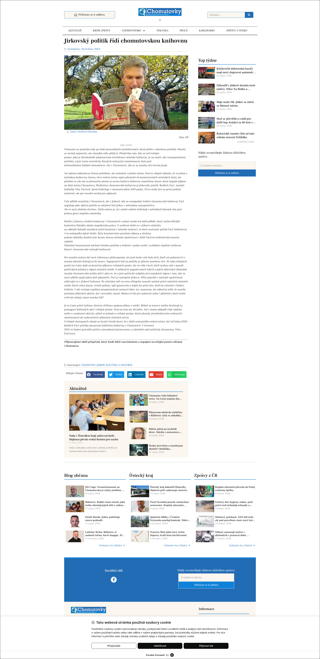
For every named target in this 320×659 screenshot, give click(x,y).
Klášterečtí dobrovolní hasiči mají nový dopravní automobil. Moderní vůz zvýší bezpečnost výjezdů (235, 70)
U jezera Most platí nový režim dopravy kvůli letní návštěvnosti (168, 534)
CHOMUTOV (88, 365)
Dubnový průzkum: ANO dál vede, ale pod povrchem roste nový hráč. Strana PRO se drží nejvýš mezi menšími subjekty (235, 519)
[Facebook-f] (114, 580)
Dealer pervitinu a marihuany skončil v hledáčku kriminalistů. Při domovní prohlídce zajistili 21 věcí (166, 447)
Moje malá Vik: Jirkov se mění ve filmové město (235, 104)
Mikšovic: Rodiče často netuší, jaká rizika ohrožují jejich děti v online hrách (105, 504)
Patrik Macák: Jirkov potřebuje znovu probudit (102, 519)
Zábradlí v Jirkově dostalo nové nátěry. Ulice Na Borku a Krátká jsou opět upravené (235, 87)
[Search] (249, 15)
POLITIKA (162, 30)
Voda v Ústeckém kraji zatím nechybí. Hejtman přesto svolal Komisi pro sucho (93, 437)
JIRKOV (100, 365)
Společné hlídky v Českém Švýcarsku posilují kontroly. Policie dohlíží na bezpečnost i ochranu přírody (169, 519)
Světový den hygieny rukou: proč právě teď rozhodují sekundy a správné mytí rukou (234, 504)
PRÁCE (184, 30)
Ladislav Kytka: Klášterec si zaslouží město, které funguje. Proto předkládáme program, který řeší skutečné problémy (105, 534)
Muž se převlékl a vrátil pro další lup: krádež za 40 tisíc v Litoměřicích (234, 120)
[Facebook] (160, 20)
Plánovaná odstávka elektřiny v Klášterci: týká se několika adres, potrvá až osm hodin (165, 414)
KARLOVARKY (207, 30)
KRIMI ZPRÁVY (101, 30)
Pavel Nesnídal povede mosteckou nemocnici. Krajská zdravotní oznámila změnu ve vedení (169, 504)
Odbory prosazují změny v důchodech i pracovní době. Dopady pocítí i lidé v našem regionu (231, 534)
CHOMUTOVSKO (131, 30)
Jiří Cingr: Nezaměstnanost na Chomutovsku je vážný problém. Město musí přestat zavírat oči (103, 488)
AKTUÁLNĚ (75, 30)
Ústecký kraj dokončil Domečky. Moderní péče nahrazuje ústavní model (168, 488)
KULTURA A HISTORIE (119, 365)
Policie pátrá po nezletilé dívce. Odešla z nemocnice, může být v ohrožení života (164, 430)
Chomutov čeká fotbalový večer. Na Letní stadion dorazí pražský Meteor (166, 397)
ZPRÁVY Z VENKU (236, 30)
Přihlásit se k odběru (227, 173)
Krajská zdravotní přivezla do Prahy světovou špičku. (235, 488)
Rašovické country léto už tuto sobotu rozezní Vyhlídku (235, 135)
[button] (95, 374)
